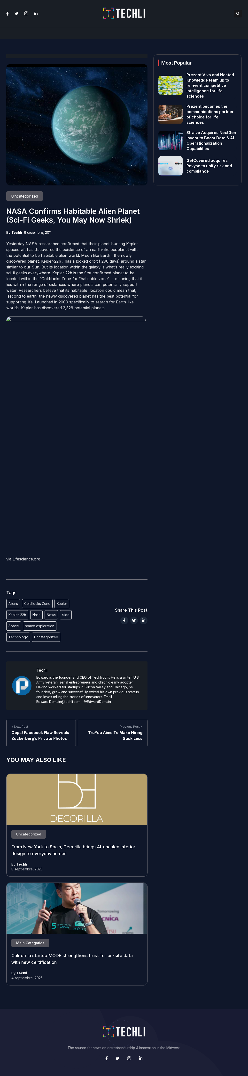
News (51, 615)
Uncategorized (46, 637)
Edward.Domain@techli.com (58, 702)
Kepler (62, 603)
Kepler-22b (17, 615)
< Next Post (19, 726)
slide (66, 615)
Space (13, 626)
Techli (16, 232)
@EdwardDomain (97, 702)
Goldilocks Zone (37, 603)
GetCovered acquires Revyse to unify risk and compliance (209, 166)
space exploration (39, 626)
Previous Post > (131, 726)
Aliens (13, 603)
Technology (18, 637)
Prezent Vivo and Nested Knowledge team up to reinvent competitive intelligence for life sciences (210, 85)
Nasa (36, 615)
